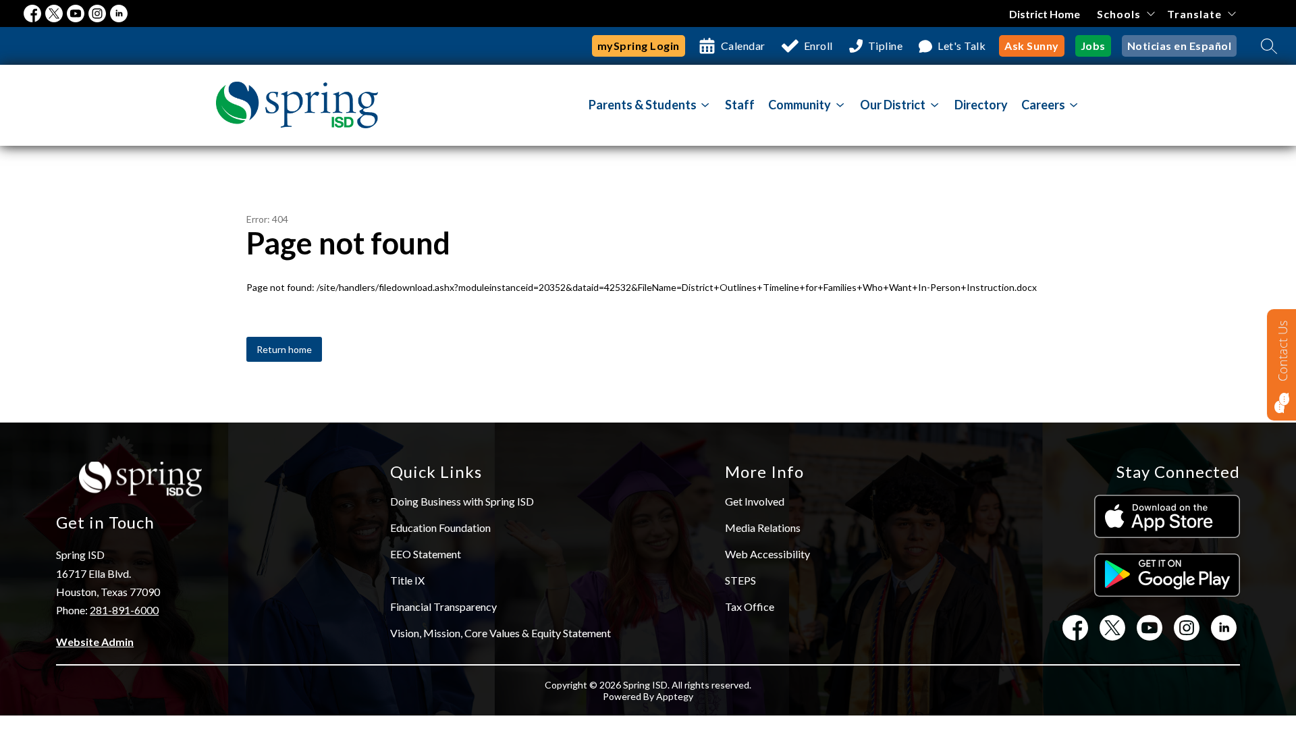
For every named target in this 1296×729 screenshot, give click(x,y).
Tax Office (749, 606)
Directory (981, 104)
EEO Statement (425, 553)
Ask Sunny (1031, 45)
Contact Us (1282, 351)
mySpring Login (638, 45)
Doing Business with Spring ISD (462, 501)
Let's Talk (962, 45)
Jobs (1093, 45)
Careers (1043, 104)
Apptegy (674, 696)
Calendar (743, 45)
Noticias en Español (1179, 45)
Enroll (818, 45)
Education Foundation (440, 527)
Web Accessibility (767, 553)
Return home (284, 349)
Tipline (885, 45)
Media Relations (763, 527)
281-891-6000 (124, 609)
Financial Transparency (443, 606)
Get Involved (754, 501)
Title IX (407, 580)
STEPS (740, 580)
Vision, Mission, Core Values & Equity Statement (500, 632)
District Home (1044, 13)
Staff (740, 104)
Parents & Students (643, 104)
